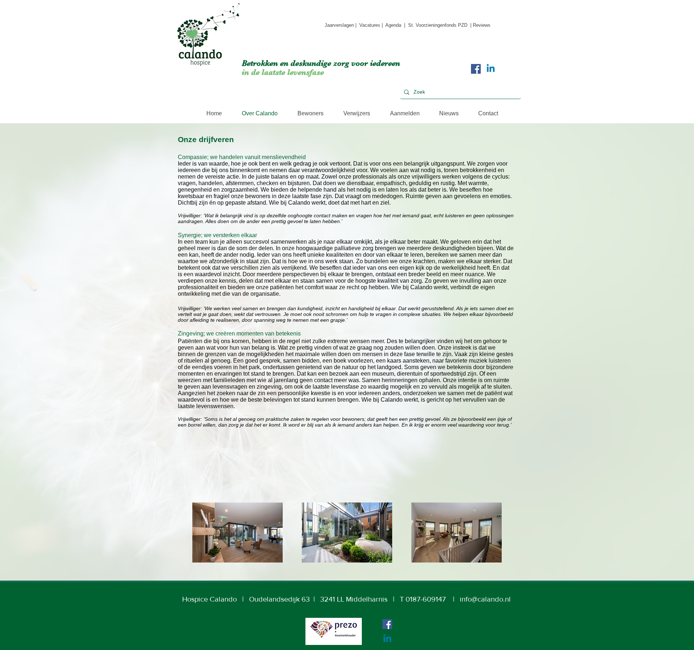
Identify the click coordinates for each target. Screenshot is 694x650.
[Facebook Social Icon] (476, 69)
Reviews (481, 25)
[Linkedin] (491, 69)
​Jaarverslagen (339, 25)
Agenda (394, 25)
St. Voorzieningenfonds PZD (437, 25)
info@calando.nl (485, 599)
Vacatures (370, 25)
